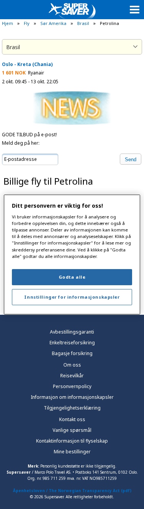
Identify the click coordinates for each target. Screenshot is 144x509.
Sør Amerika (53, 23)
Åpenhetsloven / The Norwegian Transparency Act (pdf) (72, 490)
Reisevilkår (72, 375)
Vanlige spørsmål (72, 430)
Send (130, 159)
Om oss (72, 365)
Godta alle (72, 277)
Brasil (83, 23)
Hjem (7, 23)
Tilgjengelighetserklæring (72, 408)
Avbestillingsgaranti (72, 332)
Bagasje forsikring (72, 353)
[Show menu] (134, 9)
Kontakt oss (72, 419)
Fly (27, 23)
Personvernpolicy (72, 386)
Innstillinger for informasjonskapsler (71, 297)
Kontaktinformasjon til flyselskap (72, 441)
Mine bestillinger (72, 451)
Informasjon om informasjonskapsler (72, 397)
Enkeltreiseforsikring (72, 342)
